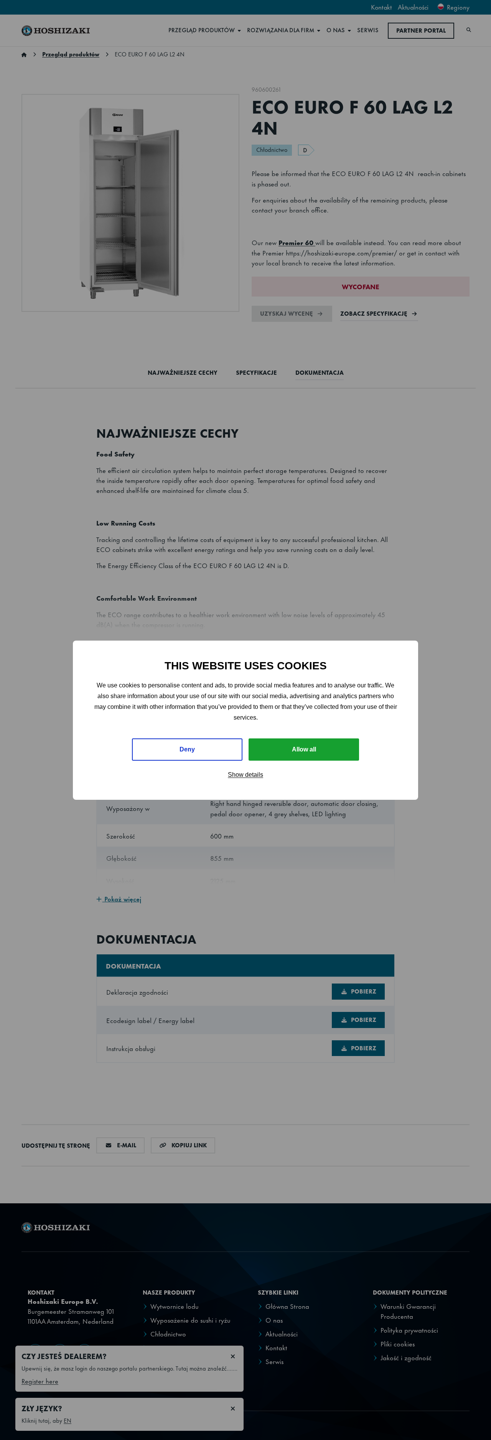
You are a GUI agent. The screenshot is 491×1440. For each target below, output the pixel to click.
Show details (245, 774)
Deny (187, 749)
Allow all (304, 749)
